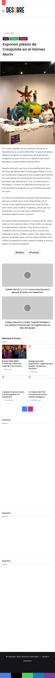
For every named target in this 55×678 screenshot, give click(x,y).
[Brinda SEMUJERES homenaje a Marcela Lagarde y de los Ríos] (14, 352)
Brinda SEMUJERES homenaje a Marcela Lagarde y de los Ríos (12, 363)
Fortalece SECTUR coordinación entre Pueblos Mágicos (38, 394)
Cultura (14, 39)
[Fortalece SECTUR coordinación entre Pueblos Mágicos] (41, 383)
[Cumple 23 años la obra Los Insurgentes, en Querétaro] (14, 383)
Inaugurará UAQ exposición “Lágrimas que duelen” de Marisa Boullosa (41, 365)
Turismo (23, 39)
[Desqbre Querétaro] (15, 11)
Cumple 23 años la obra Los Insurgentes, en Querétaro (13, 394)
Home (6, 33)
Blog (12, 33)
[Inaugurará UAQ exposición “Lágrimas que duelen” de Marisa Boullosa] (41, 352)
